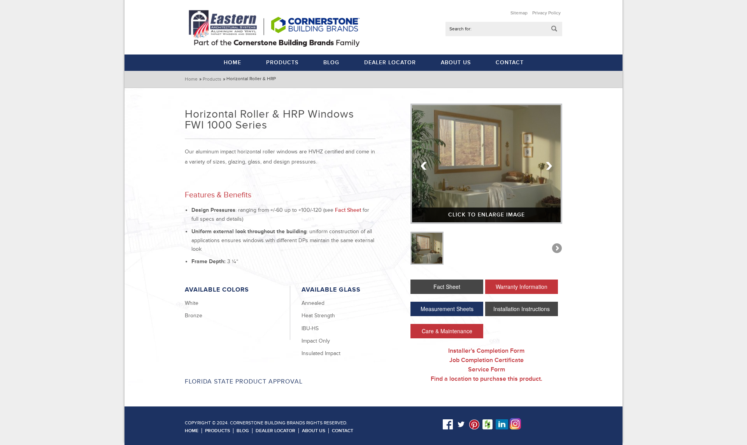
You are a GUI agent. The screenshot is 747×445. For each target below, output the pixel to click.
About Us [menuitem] (456, 62)
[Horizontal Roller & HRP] (427, 248)
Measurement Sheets (447, 309)
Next (548, 166)
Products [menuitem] (282, 62)
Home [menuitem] (232, 62)
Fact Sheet (348, 210)
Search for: (460, 29)
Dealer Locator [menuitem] (390, 62)
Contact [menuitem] (510, 62)
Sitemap (519, 13)
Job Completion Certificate (486, 360)
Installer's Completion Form (486, 351)
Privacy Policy (546, 13)
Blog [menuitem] (331, 62)
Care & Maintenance (447, 331)
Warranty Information (521, 286)
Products (212, 79)
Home (191, 79)
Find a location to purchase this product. (486, 379)
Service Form (486, 369)
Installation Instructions (521, 309)
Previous (424, 166)
